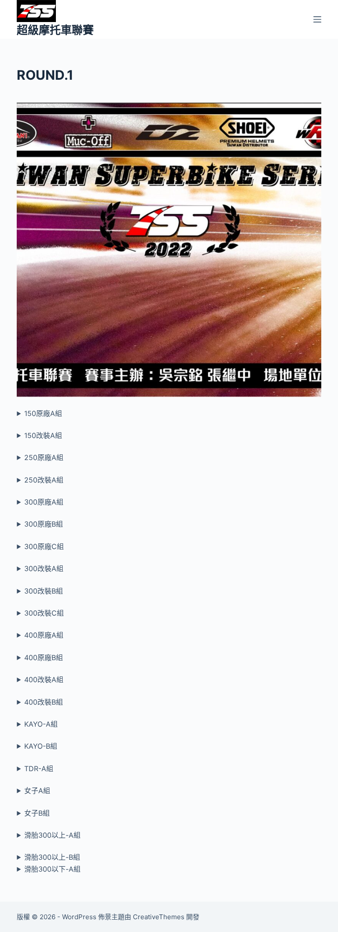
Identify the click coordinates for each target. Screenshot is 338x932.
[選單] (317, 19)
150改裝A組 (43, 435)
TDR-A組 (38, 768)
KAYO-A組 (41, 724)
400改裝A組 (43, 679)
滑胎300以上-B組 (52, 857)
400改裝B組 (43, 702)
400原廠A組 (43, 635)
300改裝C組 (44, 613)
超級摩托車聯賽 (55, 30)
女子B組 (37, 813)
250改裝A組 (43, 479)
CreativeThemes (158, 917)
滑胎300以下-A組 (52, 869)
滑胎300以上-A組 (52, 835)
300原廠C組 (44, 546)
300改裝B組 (43, 591)
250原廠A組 (43, 457)
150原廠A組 (43, 413)
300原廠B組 (43, 524)
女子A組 (37, 790)
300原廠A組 (43, 502)
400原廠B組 (43, 657)
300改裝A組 (43, 568)
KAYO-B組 (40, 746)
